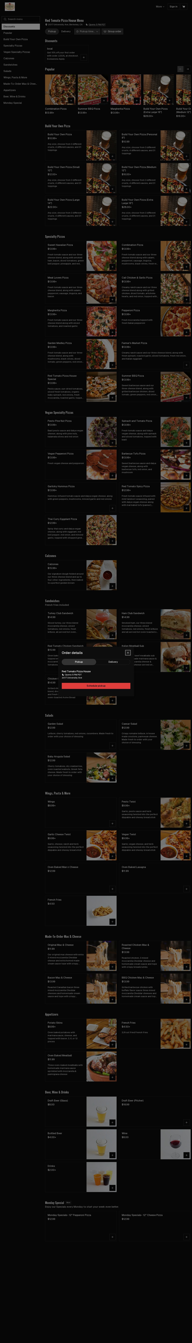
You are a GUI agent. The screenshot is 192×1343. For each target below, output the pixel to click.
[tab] (79, 662)
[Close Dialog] (128, 652)
